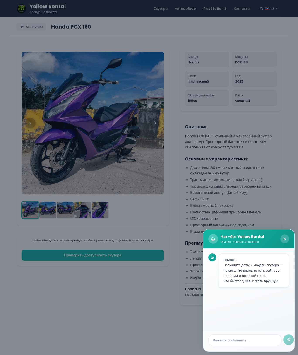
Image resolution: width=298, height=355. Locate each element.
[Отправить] (288, 339)
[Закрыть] (284, 238)
